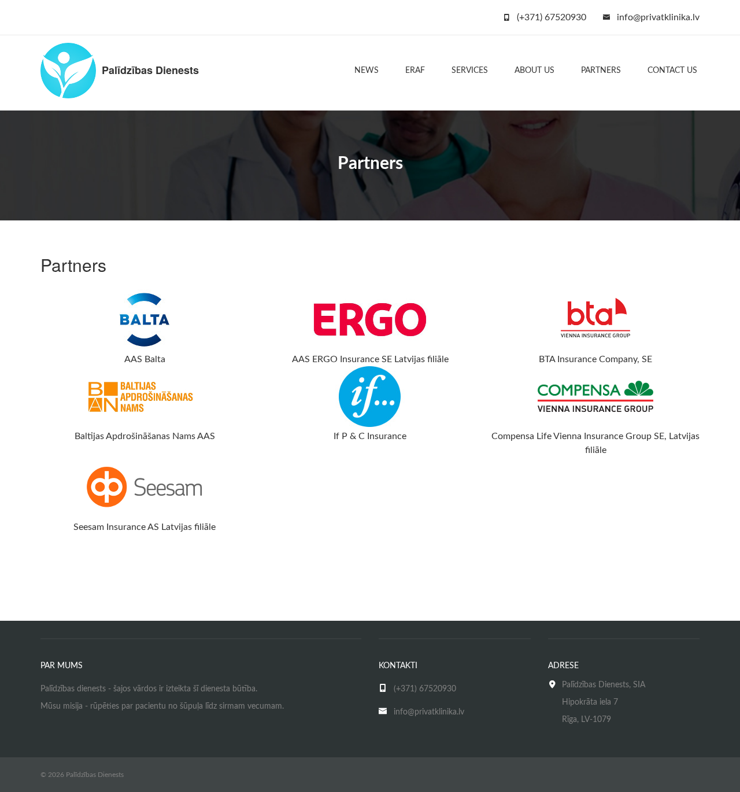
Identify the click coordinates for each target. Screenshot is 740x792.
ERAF (415, 71)
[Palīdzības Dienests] (68, 70)
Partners (601, 71)
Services (470, 71)
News (366, 71)
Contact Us (672, 71)
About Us (534, 71)
